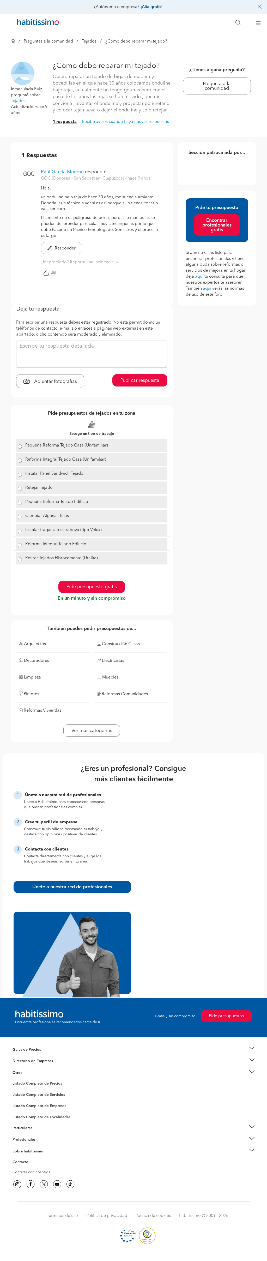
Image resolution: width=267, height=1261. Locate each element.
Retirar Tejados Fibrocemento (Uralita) (61, 558)
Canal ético (22, 1163)
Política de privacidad (106, 1216)
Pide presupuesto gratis (91, 587)
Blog (17, 1079)
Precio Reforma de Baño (33, 1056)
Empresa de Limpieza (30, 1073)
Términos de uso (62, 1216)
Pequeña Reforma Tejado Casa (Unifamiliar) (66, 445)
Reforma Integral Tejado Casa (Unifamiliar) (65, 459)
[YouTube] (57, 1184)
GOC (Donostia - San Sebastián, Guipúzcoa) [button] (83, 178)
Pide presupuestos (226, 1016)
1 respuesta (65, 122)
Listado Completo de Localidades (41, 1117)
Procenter (20, 1095)
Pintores (19, 1099)
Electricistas (22, 1104)
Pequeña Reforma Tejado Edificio (56, 502)
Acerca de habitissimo (31, 1157)
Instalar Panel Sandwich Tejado (54, 474)
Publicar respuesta (139, 380)
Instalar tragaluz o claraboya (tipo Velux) (63, 530)
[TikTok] (70, 1184)
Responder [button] (65, 248)
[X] (43, 1184)
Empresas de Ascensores (33, 1067)
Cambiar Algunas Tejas (47, 516)
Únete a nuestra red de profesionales (72, 887)
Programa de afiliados (31, 1168)
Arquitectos (22, 1114)
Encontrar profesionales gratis (217, 225)
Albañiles (20, 1109)
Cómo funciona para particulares (40, 1134)
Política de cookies (153, 1216)
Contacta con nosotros (31, 1172)
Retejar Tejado (39, 488)
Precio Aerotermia (28, 1061)
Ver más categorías (91, 730)
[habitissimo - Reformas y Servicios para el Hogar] (36, 23)
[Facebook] (30, 1184)
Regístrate (21, 1139)
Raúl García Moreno (62, 172)
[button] (22, 73)
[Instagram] (17, 1184)
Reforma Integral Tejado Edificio (55, 544)
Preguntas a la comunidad (48, 41)
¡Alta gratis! (151, 7)
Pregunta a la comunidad (217, 86)
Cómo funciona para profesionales (41, 1146)
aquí (199, 277)
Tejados (89, 41)
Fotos (17, 1089)
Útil (53, 273)
